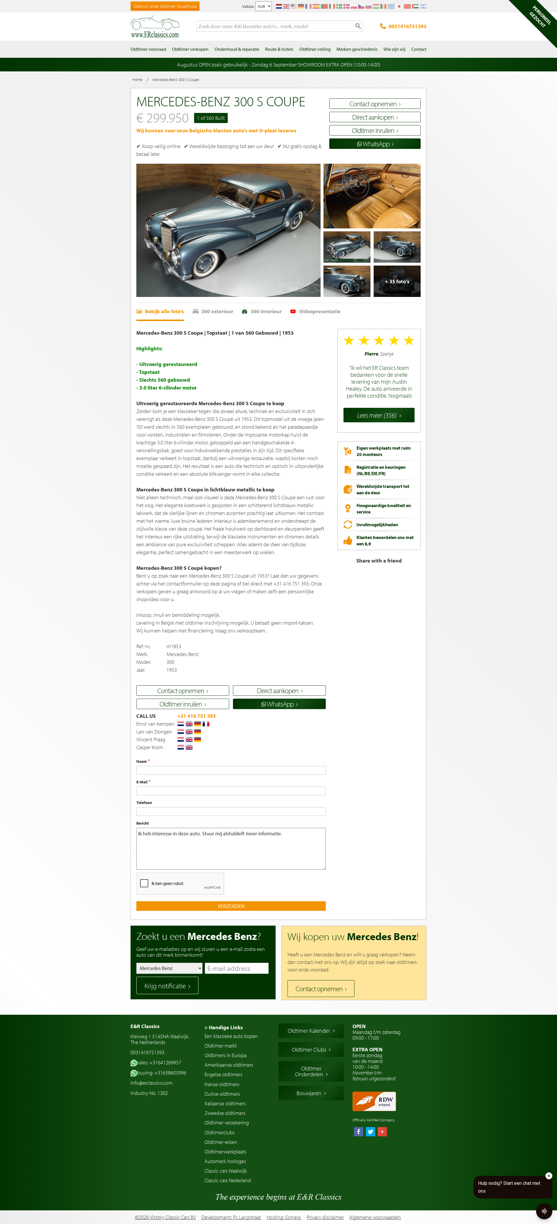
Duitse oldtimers (222, 1093)
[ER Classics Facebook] (358, 1132)
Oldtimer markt (221, 1045)
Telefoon (144, 802)
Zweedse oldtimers (225, 1113)
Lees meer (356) (377, 415)
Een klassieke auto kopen (231, 1036)
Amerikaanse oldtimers (229, 1064)
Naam (142, 761)
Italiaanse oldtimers (225, 1103)
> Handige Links (224, 1027)
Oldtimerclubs (220, 1132)
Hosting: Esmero (284, 1217)
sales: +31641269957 (159, 1062)
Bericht (142, 823)
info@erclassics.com (152, 1082)
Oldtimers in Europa (226, 1055)
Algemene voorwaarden (375, 1217)
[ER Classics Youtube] (382, 1132)
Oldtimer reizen (221, 1142)
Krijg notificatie (165, 985)
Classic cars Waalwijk (226, 1170)
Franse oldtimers (222, 1084)
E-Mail (142, 782)
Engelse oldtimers (224, 1074)
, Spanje (378, 374)
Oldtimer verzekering (227, 1122)
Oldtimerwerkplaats (225, 1151)
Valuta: (248, 6)
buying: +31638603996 (161, 1072)
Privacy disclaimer (325, 1217)
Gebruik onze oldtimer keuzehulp (165, 6)
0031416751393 (407, 26)
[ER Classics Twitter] (370, 1132)
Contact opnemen (319, 988)
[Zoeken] (358, 26)
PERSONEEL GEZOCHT (540, 16)
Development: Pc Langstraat (231, 1217)
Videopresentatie (320, 311)
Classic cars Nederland (228, 1180)
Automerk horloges (225, 1161)
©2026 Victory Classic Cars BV (165, 1217)
